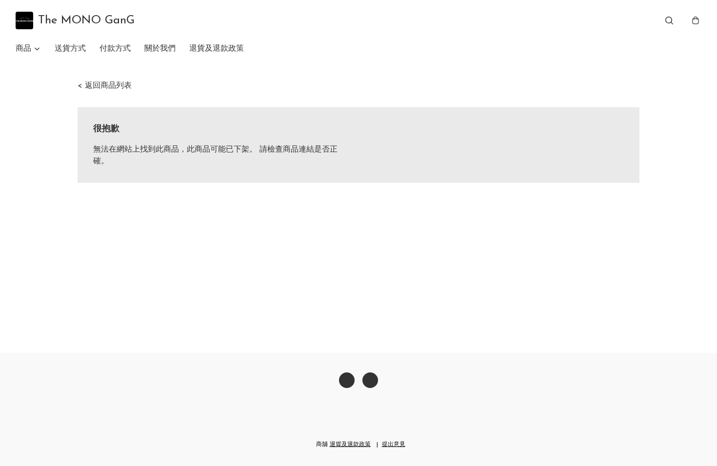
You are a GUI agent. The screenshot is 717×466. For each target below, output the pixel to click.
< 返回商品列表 (105, 86)
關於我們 (160, 49)
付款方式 (115, 49)
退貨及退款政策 (216, 49)
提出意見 (393, 444)
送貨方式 (70, 49)
